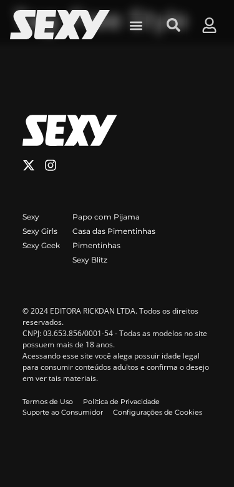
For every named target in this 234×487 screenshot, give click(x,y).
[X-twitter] (28, 165)
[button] (135, 25)
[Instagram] (50, 165)
